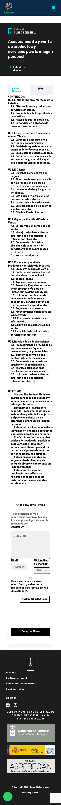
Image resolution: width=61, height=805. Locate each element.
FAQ (40, 89)
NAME (15, 561)
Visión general (16, 90)
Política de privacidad (16, 678)
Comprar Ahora (30, 632)
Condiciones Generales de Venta (21, 684)
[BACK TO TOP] (30, 663)
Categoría (19, 29)
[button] (8, 796)
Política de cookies (15, 690)
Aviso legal (11, 673)
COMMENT (17, 527)
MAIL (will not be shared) (42, 562)
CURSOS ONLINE (23, 33)
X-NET (37, 793)
